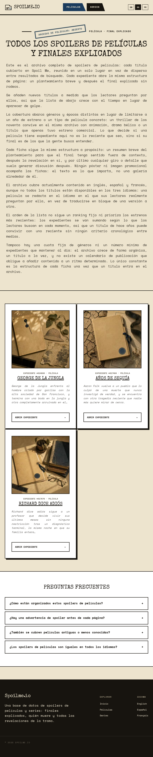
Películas (73, 7)
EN (131, 7)
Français (142, 715)
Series (95, 7)
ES (138, 7)
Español (142, 710)
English (142, 704)
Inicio (104, 704)
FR (145, 7)
